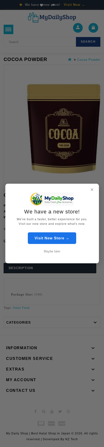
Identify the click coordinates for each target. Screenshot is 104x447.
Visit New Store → (52, 238)
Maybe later (52, 251)
